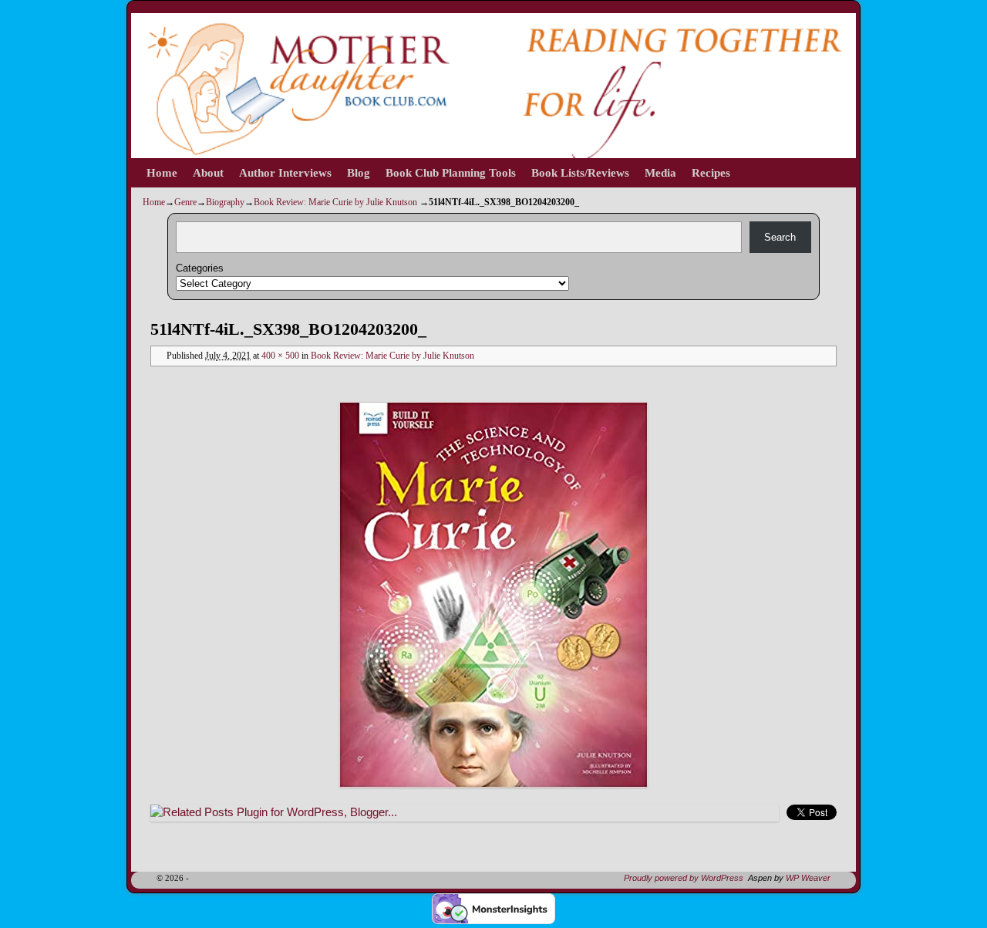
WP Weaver (808, 877)
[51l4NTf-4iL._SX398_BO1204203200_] (493, 595)
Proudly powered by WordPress (683, 877)
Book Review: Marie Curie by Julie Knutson (335, 202)
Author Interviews (285, 173)
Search (780, 237)
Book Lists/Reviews (580, 173)
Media (660, 173)
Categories (200, 268)
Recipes (711, 173)
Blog (358, 173)
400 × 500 (280, 356)
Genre (185, 202)
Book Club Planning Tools (451, 173)
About (208, 173)
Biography (225, 202)
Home (162, 173)
